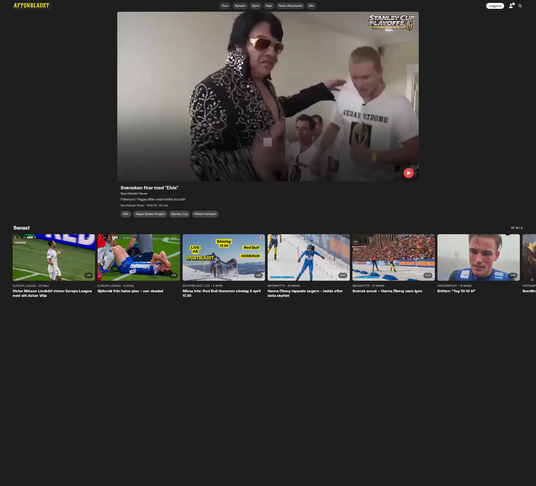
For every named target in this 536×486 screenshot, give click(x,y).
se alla (517, 228)
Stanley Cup (179, 214)
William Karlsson (205, 214)
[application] (268, 96)
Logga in (495, 6)
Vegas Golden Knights (150, 214)
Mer (311, 6)
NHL (126, 214)
